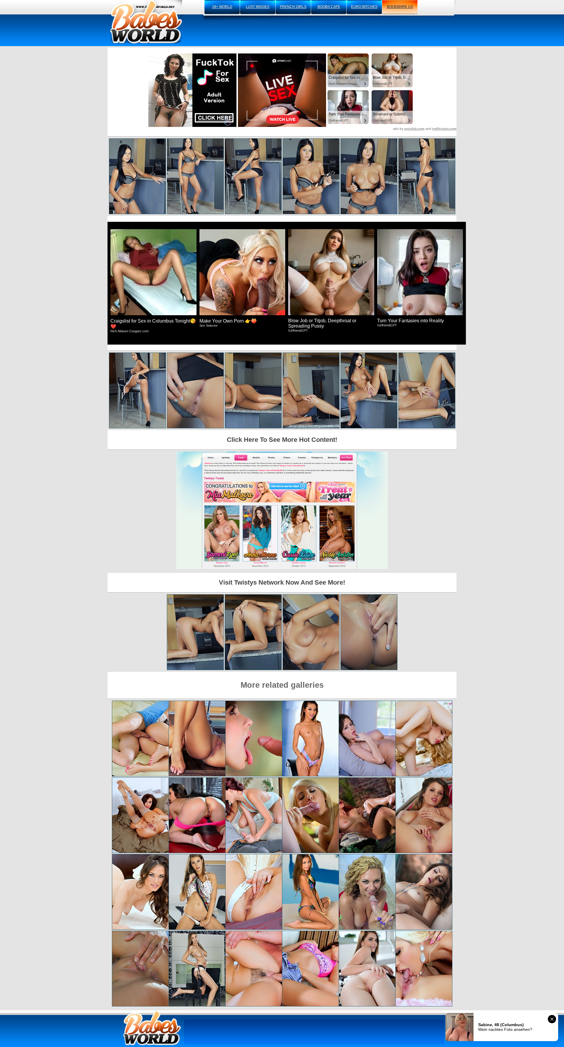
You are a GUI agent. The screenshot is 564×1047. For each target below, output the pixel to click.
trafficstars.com (444, 128)
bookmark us (400, 7)
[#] (152, 1028)
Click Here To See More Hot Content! (282, 439)
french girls (293, 7)
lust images (257, 7)
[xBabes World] (146, 22)
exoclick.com (414, 128)
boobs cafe (329, 7)
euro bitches (364, 7)
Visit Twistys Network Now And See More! (282, 582)
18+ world (222, 7)
